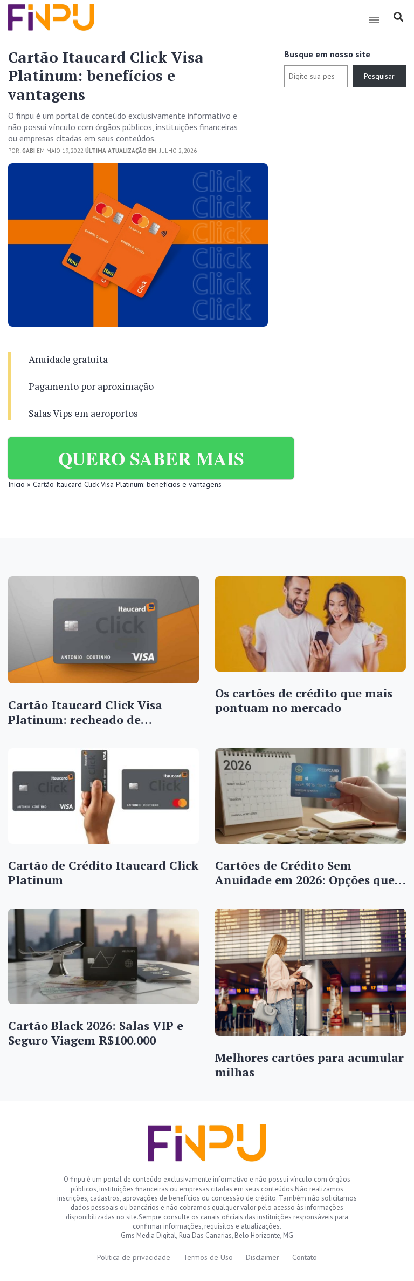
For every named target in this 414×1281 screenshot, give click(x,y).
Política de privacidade (133, 1257)
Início (16, 484)
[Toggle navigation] (374, 20)
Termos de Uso (208, 1257)
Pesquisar (379, 76)
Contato (304, 1257)
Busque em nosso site (327, 54)
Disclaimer (262, 1257)
